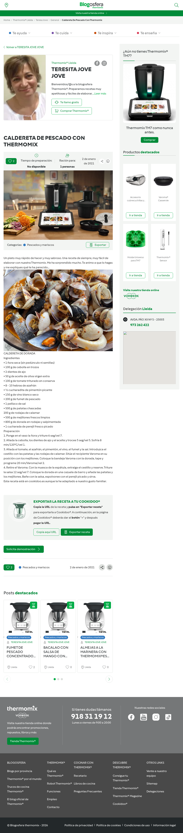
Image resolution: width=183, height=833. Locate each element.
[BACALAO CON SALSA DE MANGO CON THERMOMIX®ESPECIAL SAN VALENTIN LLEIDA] (58, 620)
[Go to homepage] (91, 5)
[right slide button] (109, 679)
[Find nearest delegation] (6, 5)
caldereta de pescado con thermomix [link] (82, 20)
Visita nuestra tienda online (90, 13)
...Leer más (99, 93)
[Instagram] (156, 717)
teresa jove (42, 20)
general (55, 20)
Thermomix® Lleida (23, 20)
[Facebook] (131, 717)
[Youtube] (144, 717)
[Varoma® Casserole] (163, 179)
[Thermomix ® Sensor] (163, 239)
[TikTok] (168, 717)
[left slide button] (7, 679)
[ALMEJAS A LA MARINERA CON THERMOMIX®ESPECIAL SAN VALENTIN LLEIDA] (95, 620)
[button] (176, 5)
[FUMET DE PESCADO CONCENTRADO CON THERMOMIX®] (21, 620)
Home (7, 20)
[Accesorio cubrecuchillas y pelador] (135, 179)
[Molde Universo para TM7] (135, 239)
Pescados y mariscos (19, 637)
